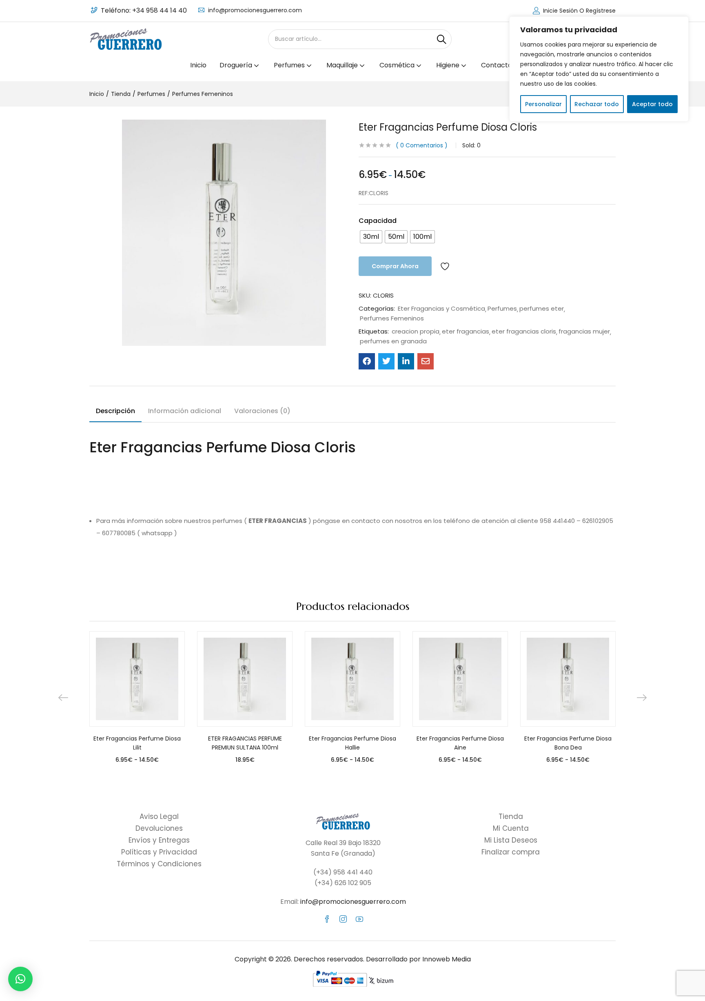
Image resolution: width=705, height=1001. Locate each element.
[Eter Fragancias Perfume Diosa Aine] (460, 679)
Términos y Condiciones (159, 864)
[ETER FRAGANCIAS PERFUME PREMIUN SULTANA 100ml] (245, 679)
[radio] (371, 237)
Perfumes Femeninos (202, 94)
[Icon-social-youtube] (359, 919)
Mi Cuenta (511, 828)
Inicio (198, 65)
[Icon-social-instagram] (343, 919)
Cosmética (397, 65)
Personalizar (543, 104)
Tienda (121, 94)
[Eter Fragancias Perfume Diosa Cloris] (367, 361)
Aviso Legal (159, 816)
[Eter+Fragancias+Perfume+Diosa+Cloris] (386, 361)
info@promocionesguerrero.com (255, 10)
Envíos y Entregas (159, 840)
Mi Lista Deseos (510, 840)
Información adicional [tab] (184, 411)
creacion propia (415, 331)
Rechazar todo (596, 104)
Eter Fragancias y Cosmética (441, 309)
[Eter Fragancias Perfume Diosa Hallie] (352, 679)
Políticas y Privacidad (159, 852)
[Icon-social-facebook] (326, 919)
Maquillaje (342, 65)
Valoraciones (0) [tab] (262, 411)
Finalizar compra (510, 852)
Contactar (498, 65)
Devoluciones (159, 828)
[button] (20, 979)
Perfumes (151, 94)
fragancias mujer (584, 331)
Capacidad (378, 220)
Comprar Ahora (395, 266)
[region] (599, 69)
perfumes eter (541, 309)
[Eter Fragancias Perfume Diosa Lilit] (137, 679)
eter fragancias (465, 331)
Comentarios (421, 145)
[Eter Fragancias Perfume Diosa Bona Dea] (568, 679)
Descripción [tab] (115, 411)
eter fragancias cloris (524, 331)
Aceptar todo (652, 104)
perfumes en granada (393, 341)
